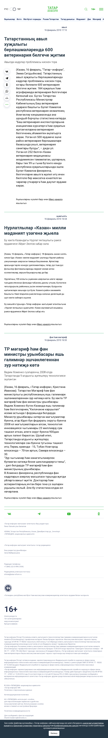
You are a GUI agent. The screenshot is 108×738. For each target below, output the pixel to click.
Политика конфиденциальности (17, 711)
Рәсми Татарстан (51, 19)
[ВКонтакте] (6, 71)
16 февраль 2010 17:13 (55, 30)
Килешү (54, 733)
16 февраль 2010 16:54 (55, 219)
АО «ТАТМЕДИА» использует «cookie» (19, 699)
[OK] (99, 514)
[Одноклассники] (6, 84)
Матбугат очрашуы (32, 19)
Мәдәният (80, 19)
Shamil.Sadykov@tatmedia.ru (15, 718)
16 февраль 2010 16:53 (55, 340)
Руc (6, 9)
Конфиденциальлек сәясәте (66, 726)
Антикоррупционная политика (16, 695)
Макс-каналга (55, 199)
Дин (89, 19)
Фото (19, 19)
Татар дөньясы (68, 19)
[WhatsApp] (6, 91)
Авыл (64, 27)
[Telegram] (6, 78)
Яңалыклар (9, 19)
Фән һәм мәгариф (58, 337)
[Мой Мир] (6, 98)
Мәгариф (97, 19)
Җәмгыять (61, 216)
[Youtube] (69, 513)
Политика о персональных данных (18, 690)
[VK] (9, 514)
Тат (19, 9)
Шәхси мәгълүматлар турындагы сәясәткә (31, 726)
